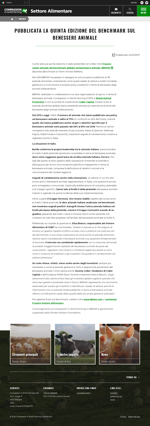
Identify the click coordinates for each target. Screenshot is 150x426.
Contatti (113, 393)
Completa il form (83, 393)
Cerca (112, 400)
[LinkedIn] (141, 2)
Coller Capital (86, 102)
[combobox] (6, 2)
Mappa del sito (134, 417)
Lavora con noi (116, 396)
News (22, 19)
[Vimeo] (146, 2)
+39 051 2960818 (50, 393)
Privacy (123, 417)
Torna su (131, 377)
